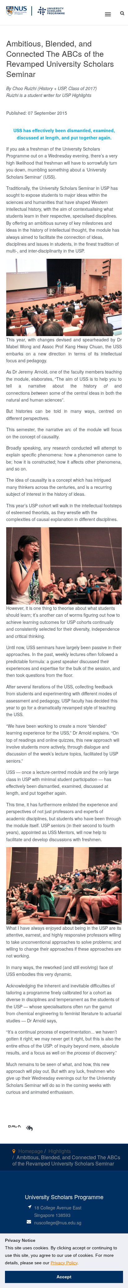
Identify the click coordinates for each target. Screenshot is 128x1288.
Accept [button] (64, 1276)
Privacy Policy (64, 1262)
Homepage (30, 1151)
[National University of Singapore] (16, 10)
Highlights (59, 1151)
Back (14, 1125)
